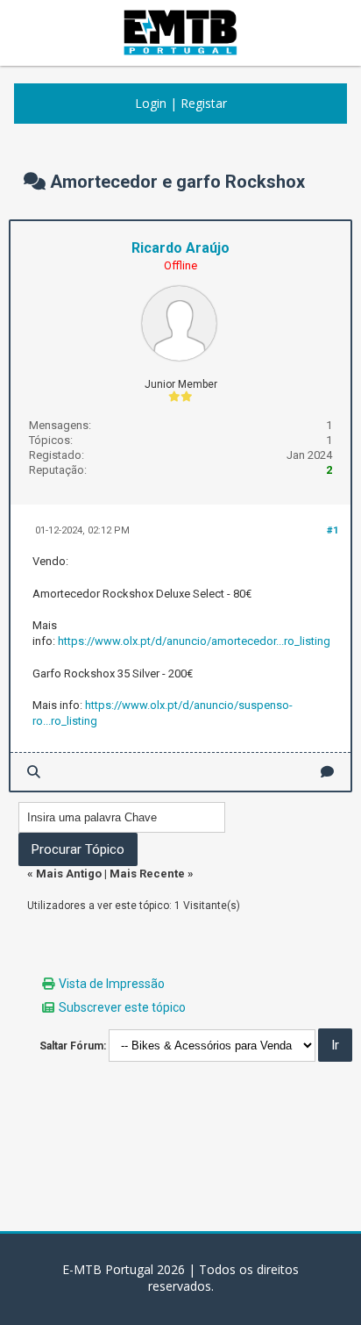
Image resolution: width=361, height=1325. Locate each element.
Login (150, 103)
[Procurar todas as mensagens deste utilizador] (33, 771)
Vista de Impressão (112, 984)
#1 (332, 530)
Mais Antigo (69, 873)
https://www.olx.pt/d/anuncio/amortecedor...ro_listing (194, 641)
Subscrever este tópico (122, 1007)
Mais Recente (147, 873)
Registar (203, 103)
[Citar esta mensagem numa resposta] (327, 771)
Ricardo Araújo (180, 248)
